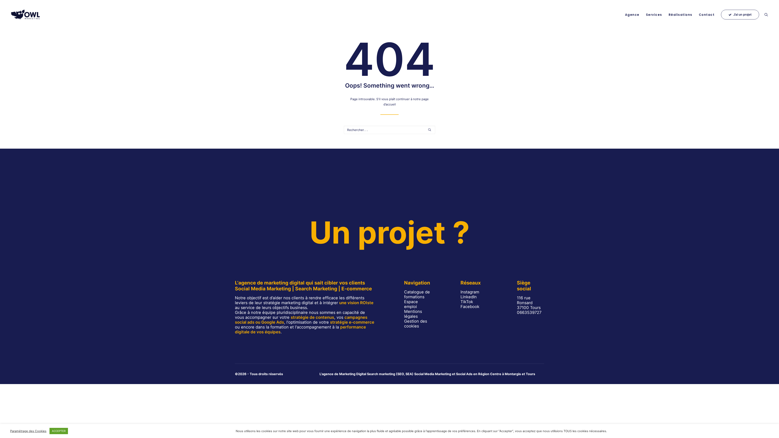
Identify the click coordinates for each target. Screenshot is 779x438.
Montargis (513, 374)
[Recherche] (389, 130)
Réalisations (680, 15)
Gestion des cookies (415, 323)
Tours (530, 374)
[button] (768, 14)
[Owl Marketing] (25, 14)
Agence (632, 15)
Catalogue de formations (417, 294)
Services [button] (654, 15)
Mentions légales (413, 314)
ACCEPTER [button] (59, 431)
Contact (707, 15)
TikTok (467, 301)
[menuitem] (632, 14)
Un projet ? (390, 232)
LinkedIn (469, 296)
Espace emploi (411, 304)
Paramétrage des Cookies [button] (28, 431)
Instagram (470, 292)
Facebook (470, 306)
